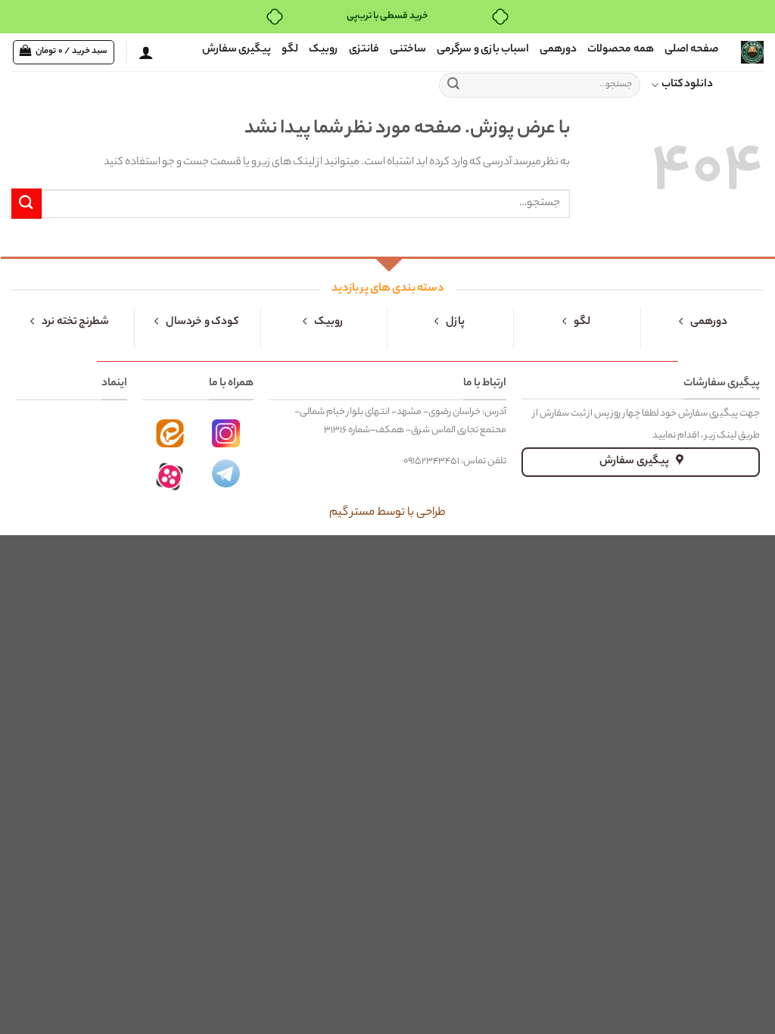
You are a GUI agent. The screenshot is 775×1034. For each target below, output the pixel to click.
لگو (290, 50)
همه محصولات (620, 50)
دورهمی (558, 50)
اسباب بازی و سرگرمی (483, 50)
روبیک (323, 50)
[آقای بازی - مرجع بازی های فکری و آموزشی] (752, 52)
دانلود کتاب (687, 85)
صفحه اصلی (691, 50)
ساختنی (408, 50)
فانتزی (364, 50)
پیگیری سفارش (236, 50)
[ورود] (146, 52)
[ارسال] (453, 85)
